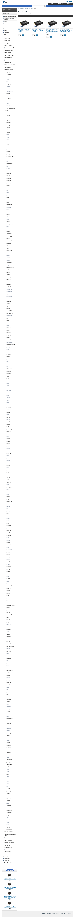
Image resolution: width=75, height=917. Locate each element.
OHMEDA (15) (9, 629)
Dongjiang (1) (9, 335)
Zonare (8, 822)
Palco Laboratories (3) (10, 646)
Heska (8, 414)
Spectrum (8, 738)
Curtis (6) (8, 308)
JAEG (7, 474)
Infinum (8, 450)
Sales (71, 15)
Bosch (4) (8, 202)
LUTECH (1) (8, 523)
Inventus (8, 463)
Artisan (8, 130)
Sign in (67, 1)
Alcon (7, 110)
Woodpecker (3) (9, 812)
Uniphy (8, 783)
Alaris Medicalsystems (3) (11, 108)
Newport (8, 610)
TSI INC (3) (8, 779)
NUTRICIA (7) (9, 627)
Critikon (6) (8, 303)
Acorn (8, 79)
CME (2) (8, 269)
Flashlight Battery (8, 62)
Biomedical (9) (9, 183)
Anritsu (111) (9, 122)
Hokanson (8, 419)
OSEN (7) (8, 641)
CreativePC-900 (9, 289)
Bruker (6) (8, 211)
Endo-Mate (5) (9, 356)
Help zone (44, 913)
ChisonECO (8, 260)
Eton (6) (8, 363)
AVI (7, 146)
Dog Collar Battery (8, 57)
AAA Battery (7, 43)
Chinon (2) (8, 257)
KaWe (7, 489)
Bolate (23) (8, 197)
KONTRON (8, 506)
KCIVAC (8, 494)
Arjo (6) (8, 129)
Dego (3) (8, 320)
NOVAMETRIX (9, 624)
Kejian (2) (8, 496)
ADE (7, 81)
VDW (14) (8, 788)
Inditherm (8, 448)
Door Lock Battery (8, 59)
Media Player (6, 856)
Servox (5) (8, 709)
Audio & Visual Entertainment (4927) (10, 16)
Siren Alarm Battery (8, 838)
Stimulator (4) (9, 745)
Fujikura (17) (9, 373)
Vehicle (5, 867)
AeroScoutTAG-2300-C (10, 91)
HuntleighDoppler (9, 433)
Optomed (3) (9, 638)
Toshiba (8, 769)
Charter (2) (8, 252)
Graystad (8, 397)
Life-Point (8, 516)
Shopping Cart (60, 3)
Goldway (8, 393)
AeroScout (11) (9, 84)
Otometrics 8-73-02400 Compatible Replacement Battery (38, 30)
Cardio (8, 226)
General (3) (8, 381)
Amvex (8, 117)
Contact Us (68, 3)
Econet (8, 351)
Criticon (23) (9, 301)
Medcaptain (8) (9, 542)
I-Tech (7, 436)
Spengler (8, 740)
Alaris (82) (8, 105)
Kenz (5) (8, 499)
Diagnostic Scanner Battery (10, 55)
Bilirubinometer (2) (10, 163)
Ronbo (8, 697)
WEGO (8, 803)
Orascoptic (8, 639)
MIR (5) (8, 595)
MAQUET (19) (9, 530)
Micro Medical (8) (9, 585)
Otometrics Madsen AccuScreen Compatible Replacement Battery (66, 30)
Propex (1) (8, 667)
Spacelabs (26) (9, 733)
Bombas (8, 200)
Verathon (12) (9, 791)
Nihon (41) (8, 612)
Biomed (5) (8, 182)
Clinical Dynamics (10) (10, 267)
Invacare (8, 462)
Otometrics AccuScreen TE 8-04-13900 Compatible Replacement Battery (52, 31)
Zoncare (8, 824)
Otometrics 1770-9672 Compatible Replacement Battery (24, 30)
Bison (7, 190)
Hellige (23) (8, 412)
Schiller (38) (8, 701)
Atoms (8, 142)
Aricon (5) (8, 127)
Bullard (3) (8, 212)
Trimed (8, 771)
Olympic (8, 631)
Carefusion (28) (9, 236)
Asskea (8, 139)
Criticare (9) (8, 294)
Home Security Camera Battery (10, 64)
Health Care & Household (24, 8)
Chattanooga (9, 253)
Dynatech (8, 347)
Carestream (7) (9, 240)
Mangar (8, 528)
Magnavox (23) (9, 525)
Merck (8, 574)
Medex (8, 547)
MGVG (8, 581)
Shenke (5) (8, 713)
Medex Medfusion (9, 549)
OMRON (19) (9, 636)
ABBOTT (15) (9, 76)
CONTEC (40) (9, 279)
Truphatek (8, 778)
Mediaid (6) (8, 552)
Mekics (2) (8, 569)
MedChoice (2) (9, 544)
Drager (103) (9, 339)
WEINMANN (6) (9, 807)
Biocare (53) (9, 173)
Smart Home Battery (8, 840)
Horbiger (8, 422)
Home (19, 8)
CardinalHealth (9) (10, 224)
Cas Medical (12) (9, 243)
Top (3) (8, 767)
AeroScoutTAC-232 (10, 88)
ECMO (8, 349)
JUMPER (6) (9, 482)
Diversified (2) (9, 332)
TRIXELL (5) (8, 774)
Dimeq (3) (8, 330)
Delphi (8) (8, 323)
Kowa (7, 508)
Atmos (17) (8, 141)
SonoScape (8, 730)
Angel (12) (8, 118)
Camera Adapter (7, 23)
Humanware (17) (9, 429)
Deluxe (8, 325)
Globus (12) (8, 392)
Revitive (8, 687)
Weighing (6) (9, 805)
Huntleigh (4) (9, 431)
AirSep (8, 101)
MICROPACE (9, 586)
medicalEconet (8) (10, 557)
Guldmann (8, 400)
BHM (7, 161)
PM (7, 660)
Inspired (8, 458)
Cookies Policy (69, 913)
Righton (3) (8, 694)
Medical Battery (30, 8)
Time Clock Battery (8, 845)
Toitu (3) (8, 766)
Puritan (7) (8, 668)
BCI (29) (8, 158)
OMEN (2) (8, 634)
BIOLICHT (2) (9, 178)
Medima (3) (8, 561)
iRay (7, 470)
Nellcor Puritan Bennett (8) (11, 605)
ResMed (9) (8, 684)
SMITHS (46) (9, 723)
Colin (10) (8, 274)
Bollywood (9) (9, 199)
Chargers (5, 30)
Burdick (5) (8, 214)
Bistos (8, 192)
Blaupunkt (8, 195)
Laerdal (8, 515)
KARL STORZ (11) (9, 487)
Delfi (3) (8, 322)
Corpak (8, 281)
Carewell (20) (9, 241)
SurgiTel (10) (9, 752)
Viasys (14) (8, 793)
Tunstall (8, 781)
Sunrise (8, 750)
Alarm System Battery (9, 45)
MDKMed (8, 540)
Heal (7, 405)
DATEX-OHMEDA (9, 315)
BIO (7, 166)
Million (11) (8, 590)
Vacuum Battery (8, 851)
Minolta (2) (8, 593)
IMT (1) (8, 445)
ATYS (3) (8, 144)
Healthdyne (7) (9, 407)
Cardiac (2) (8, 221)
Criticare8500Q (9, 296)
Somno (8, 726)
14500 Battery (7, 38)
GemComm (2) (9, 380)
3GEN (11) (8, 72)
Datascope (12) (9, 310)
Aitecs (8, 103)
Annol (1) (8, 120)
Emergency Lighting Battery (10, 60)
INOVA (8, 455)
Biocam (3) (8, 171)
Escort (8, 361)
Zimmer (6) (8, 819)
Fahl (7, 366)
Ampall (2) (8, 115)
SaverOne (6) (9, 699)
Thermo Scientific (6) (10, 764)
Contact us (49, 913)
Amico (8, 113)
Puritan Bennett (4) (10, 670)
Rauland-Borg (9, 680)
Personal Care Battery (9, 831)
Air (7, 96)
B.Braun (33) (9, 151)
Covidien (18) (9, 286)
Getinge (8, 385)
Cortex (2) (8, 282)
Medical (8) (8, 556)
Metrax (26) (8, 578)
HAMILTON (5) (9, 404)
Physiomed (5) (9, 658)
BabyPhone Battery (8, 52)
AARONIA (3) (9, 74)
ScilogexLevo (9, 706)
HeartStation (9, 409)
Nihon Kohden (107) (10, 614)
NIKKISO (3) (8, 615)
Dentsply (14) (9, 327)
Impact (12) (8, 443)
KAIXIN (8, 484)
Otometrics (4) (9, 643)
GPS (5, 34)
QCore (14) (8, 672)
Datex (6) (8, 311)
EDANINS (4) (9, 354)
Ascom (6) (8, 132)
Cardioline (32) (9, 228)
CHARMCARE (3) (9, 250)
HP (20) (8, 426)
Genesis (8, 383)
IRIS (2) (8, 472)
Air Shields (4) (9, 98)
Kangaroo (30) (9, 486)
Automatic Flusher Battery (9, 48)
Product (62, 15)
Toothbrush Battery (8, 847)
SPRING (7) (8, 742)
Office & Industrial (7, 858)
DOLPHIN (8, 334)
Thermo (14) (9, 762)
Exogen (8, 364)
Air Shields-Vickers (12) (10, 100)
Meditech (8, 564)
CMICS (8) (8, 270)
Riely (7, 689)
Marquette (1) (9, 533)
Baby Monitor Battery (9, 50)
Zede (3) (8, 815)
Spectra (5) (8, 735)
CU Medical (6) (9, 306)
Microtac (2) (8, 588)
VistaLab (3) (8, 798)
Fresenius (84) (9, 371)
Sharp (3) (8, 711)
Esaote (8, 359)
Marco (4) (8, 532)
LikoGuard (8, 518)
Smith (7, 721)
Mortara (8, 598)
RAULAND (8, 677)
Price (65, 15)
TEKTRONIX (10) (9, 759)
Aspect (8, 134)
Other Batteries (6, 860)
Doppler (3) (8, 337)
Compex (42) (9, 277)
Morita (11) (8, 597)
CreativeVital (9, 293)
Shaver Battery (7, 837)
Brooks (8, 209)
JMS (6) (8, 479)
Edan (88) (8, 352)
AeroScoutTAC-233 (10, 89)
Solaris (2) (8, 725)
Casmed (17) (9, 245)
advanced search (50, 5)
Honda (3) (8, 421)
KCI (7, 491)
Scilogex (8, 704)
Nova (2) (8, 622)
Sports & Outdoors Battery (9, 842)
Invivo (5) (8, 465)
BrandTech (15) (9, 204)
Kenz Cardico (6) (9, 501)
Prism (7, 663)
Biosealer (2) (9, 187)
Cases (5, 28)
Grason (8, 395)
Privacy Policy (63, 913)
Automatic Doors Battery (9, 47)
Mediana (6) (8, 554)
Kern (7, 503)
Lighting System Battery (9, 69)
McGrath (8, 537)
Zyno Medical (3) (9, 829)
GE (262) (8, 378)
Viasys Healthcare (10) (10, 795)
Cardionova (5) (9, 231)
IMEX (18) (8, 441)
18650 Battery (7, 40)
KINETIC (8, 504)
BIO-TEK (8, 170)
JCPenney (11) (9, 475)
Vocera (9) (8, 800)
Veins (7, 790)
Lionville (8, 520)
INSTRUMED (9, 460)
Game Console (6, 32)
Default (68, 15)
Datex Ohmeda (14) (10, 313)
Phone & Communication (8, 862)
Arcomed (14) (9, 125)
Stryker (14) (8, 747)
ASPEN (8, 137)
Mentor (8, 573)
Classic (8, 265)
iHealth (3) (8, 438)
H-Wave (8, 402)
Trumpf (8, 776)
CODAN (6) (8, 272)
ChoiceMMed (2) (9, 262)
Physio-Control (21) (10, 656)
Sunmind (8, 749)
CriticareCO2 (9, 298)
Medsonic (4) (9, 566)
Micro (7, 583)
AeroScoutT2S (9, 86)
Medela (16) (8, 545)
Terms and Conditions (55, 913)
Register (70, 1)
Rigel (7, 692)
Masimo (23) (9, 535)
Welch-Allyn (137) (9, 810)
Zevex (8, 817)
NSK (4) (8, 626)
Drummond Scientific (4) (11, 344)
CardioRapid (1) (9, 233)
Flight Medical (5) (9, 368)
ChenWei (8, 255)
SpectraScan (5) (9, 737)
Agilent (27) (8, 93)
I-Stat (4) (8, 434)
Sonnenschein (9, 728)
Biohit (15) (8, 175)
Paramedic (8, 648)
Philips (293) (9, 651)
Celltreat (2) (8, 248)
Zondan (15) (8, 827)
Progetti (8, 665)
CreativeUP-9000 (9, 291)
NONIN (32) (8, 619)
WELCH (8, 808)
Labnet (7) (8, 513)
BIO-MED (8, 168)
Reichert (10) (9, 682)
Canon (8, 219)
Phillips (8, 653)
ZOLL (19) (8, 820)
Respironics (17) (9, 685)
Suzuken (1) (8, 754)
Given (7, 388)
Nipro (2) (8, 617)
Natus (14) (8, 602)
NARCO (8, 600)
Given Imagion (9, 390)
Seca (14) (8, 708)
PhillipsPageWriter (10, 655)
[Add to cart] (23, 35)
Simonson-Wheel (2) (10, 718)
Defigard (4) (8, 318)
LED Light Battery (8, 67)
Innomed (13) (9, 453)
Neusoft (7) (8, 607)
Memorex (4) (9, 571)
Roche (8, 696)
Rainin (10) (8, 675)
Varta (7, 786)
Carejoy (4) (8, 238)
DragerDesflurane (10, 342)
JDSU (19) (8, 477)
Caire (7, 216)
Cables (5, 21)
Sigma (8, 716)
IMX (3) (8, 446)
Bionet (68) (8, 185)
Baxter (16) (8, 154)
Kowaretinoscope (9, 511)
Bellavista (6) (9, 159)
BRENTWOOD (9, 207)
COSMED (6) (9, 284)
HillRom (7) (8, 417)
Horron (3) (8, 424)
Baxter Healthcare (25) (10, 156)
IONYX (8, 467)
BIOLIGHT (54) (9, 180)
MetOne (8, 576)
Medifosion (8, 559)
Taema (8, 757)
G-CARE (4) (8, 376)
